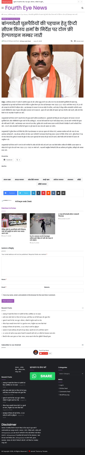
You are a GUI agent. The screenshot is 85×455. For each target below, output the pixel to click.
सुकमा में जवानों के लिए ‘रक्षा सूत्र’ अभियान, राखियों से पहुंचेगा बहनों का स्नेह (31, 2)
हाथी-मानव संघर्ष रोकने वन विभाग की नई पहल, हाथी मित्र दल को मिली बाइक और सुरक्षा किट (26, 317)
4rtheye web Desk (25, 41)
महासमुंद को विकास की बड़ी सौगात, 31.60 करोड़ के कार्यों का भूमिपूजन (21, 327)
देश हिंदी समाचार (34, 180)
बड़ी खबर (46, 180)
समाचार (71, 180)
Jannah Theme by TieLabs (38, 451)
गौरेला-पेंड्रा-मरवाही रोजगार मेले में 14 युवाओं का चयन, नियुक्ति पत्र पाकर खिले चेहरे (24, 323)
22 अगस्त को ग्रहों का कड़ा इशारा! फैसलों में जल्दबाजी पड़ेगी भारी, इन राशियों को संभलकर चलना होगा (29, 333)
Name (4, 279)
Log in (62, 385)
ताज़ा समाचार (20, 180)
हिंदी (79, 180)
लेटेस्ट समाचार (59, 180)
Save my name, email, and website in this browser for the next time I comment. (29, 295)
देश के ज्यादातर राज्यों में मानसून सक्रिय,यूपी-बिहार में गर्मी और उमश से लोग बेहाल (41, 238)
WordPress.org (64, 395)
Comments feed (65, 391)
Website (47, 287)
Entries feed (63, 388)
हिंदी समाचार (43, 184)
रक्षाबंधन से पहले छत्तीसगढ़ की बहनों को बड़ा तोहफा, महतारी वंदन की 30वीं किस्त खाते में (25, 330)
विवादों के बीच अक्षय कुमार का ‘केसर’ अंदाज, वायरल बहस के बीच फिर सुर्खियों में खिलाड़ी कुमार (27, 336)
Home (5, 14)
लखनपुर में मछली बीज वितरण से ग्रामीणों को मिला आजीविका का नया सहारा (22, 314)
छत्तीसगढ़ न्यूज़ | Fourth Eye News (18, 14)
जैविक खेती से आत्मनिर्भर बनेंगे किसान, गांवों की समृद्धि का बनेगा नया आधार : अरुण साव (14, 231)
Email (4, 287)
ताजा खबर (8, 180)
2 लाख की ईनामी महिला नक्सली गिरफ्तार (68, 215)
